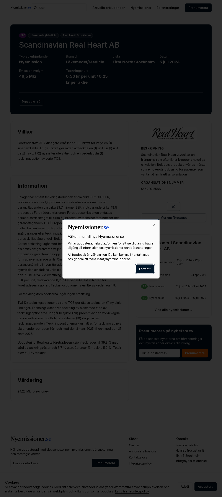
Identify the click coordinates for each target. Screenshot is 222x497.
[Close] (154, 224)
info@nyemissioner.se (114, 259)
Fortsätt (145, 268)
